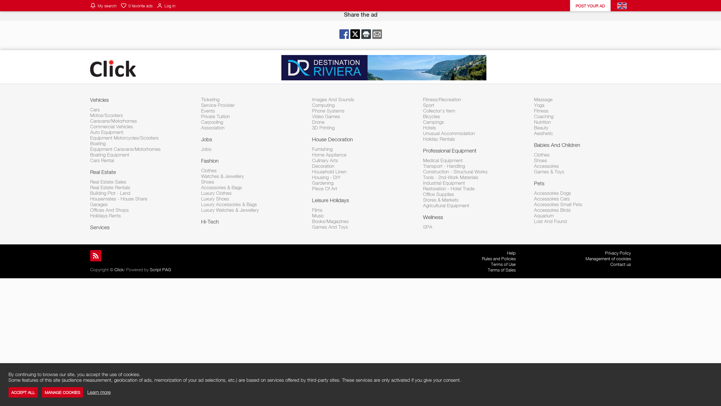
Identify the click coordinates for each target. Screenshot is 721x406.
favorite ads (140, 5)
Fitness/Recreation (442, 99)
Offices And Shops (109, 210)
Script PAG (160, 269)
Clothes (209, 170)
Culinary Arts (325, 160)
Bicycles (431, 116)
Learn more (99, 392)
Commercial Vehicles (111, 126)
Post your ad (590, 5)
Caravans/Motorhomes (113, 121)
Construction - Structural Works (455, 172)
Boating (98, 143)
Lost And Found (550, 221)
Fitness (541, 111)
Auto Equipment (106, 132)
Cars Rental (102, 160)
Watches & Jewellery (222, 176)
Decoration (323, 166)
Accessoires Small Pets (558, 204)
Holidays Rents (105, 216)
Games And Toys (330, 227)
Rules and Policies (499, 258)
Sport (428, 105)
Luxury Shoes (215, 199)
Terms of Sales (502, 269)
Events (208, 111)
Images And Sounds (333, 99)
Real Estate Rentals (110, 187)
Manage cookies (62, 392)
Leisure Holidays (330, 200)
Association (212, 128)
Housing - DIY (326, 177)
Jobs (206, 139)
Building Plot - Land (110, 193)
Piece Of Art (324, 188)
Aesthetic (543, 133)
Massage (543, 99)
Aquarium (544, 216)
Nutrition (542, 122)
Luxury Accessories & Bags (229, 204)
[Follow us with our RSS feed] (95, 255)
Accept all (23, 392)
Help (511, 252)
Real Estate (103, 172)
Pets (539, 183)
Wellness (433, 217)
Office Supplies (438, 194)
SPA (427, 227)
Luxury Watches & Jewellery (230, 210)
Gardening (322, 183)
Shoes (207, 182)
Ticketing (210, 99)
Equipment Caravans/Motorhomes (125, 149)
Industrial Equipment (444, 183)
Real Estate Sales (108, 182)
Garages (99, 204)
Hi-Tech (210, 222)
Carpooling (212, 122)
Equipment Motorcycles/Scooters (124, 138)
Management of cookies (608, 258)
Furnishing (322, 149)
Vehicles (99, 100)
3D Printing (323, 128)
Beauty (541, 128)
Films (317, 210)
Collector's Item (439, 111)
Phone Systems (328, 111)
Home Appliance (329, 155)
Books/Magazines (330, 221)
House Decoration (332, 139)
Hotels (429, 128)
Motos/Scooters (106, 115)
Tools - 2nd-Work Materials (450, 177)
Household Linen (329, 172)
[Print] (366, 34)
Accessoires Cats (552, 199)
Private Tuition (215, 116)
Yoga (539, 105)
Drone (318, 122)
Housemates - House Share (118, 199)
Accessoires (546, 166)
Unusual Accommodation (449, 133)
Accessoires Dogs (552, 193)
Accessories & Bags (221, 187)
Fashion (210, 161)
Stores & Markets (441, 200)
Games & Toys (549, 172)
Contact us (620, 264)
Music (318, 216)
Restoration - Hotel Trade (449, 188)
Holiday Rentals (439, 139)
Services (100, 227)
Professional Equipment (450, 150)
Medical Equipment (443, 160)
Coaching (543, 116)
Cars (95, 109)
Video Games (326, 116)
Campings (433, 122)
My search (107, 5)
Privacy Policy (618, 252)
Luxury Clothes (216, 193)
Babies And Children (557, 145)
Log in (169, 5)
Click (119, 269)
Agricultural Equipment (446, 205)
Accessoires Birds (552, 210)
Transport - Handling (444, 166)
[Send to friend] (377, 34)
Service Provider (218, 105)
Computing (323, 105)
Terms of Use (503, 264)
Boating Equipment (109, 155)
